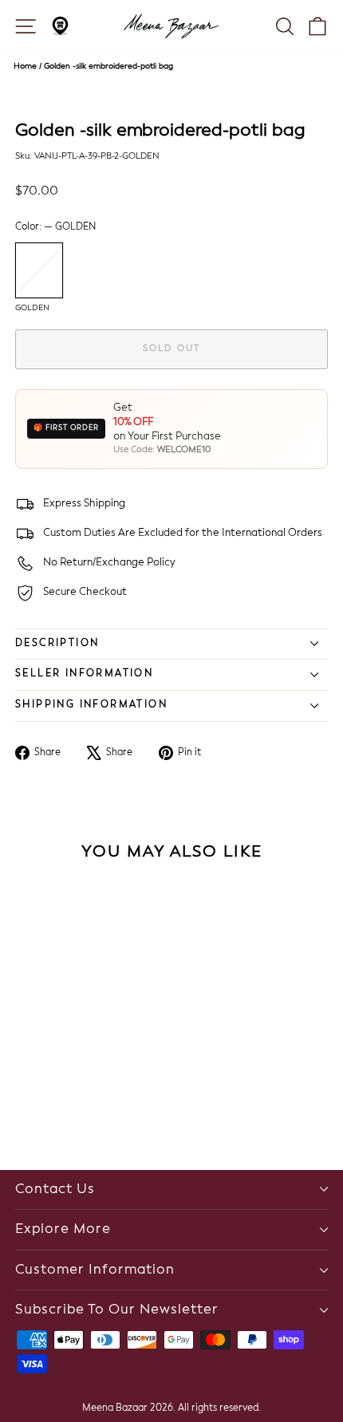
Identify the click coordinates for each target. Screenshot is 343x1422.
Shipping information (91, 705)
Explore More (63, 1229)
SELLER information (84, 674)
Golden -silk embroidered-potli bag (108, 66)
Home (25, 66)
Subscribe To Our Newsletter (117, 1310)
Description (57, 643)
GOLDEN (39, 270)
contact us (55, 1189)
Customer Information (95, 1270)
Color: (55, 227)
